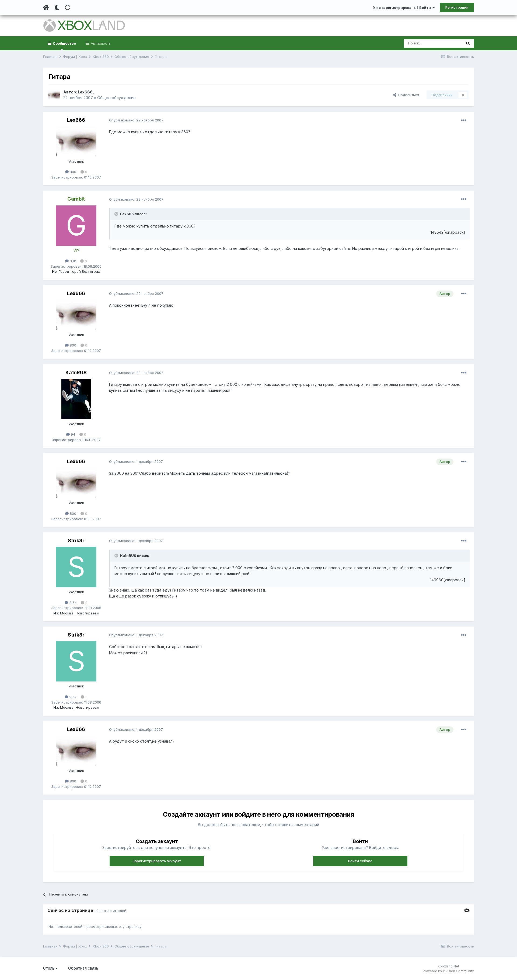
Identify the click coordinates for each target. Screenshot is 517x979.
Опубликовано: (136, 120)
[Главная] (46, 7)
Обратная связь (83, 968)
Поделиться (407, 95)
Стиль (49, 968)
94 (72, 434)
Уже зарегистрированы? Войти (402, 7)
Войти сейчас (360, 861)
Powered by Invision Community (448, 971)
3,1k (72, 261)
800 (72, 172)
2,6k (72, 602)
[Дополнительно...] (464, 120)
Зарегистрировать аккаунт (156, 861)
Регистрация (456, 7)
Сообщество (64, 43)
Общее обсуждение (116, 97)
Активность (100, 43)
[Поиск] (468, 43)
